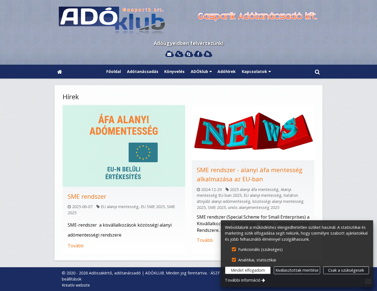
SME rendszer (87, 196)
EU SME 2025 (153, 206)
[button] (317, 71)
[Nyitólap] (188, 21)
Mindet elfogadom (248, 270)
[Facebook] (198, 54)
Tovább (76, 246)
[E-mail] (169, 54)
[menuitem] (59, 71)
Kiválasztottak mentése (296, 270)
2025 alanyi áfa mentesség (254, 189)
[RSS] (208, 54)
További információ (243, 280)
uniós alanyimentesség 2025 (253, 207)
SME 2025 (217, 207)
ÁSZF (215, 273)
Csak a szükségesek (346, 270)
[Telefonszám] (179, 54)
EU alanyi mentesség (120, 206)
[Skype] (189, 54)
